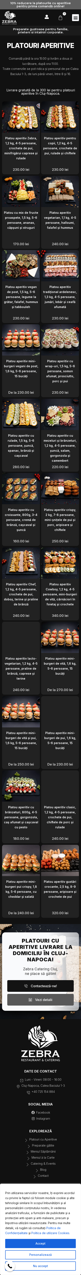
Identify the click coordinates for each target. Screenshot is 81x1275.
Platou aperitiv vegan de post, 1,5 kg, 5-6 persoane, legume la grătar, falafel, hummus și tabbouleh (21, 297)
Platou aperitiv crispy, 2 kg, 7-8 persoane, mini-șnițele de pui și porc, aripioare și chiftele (60, 520)
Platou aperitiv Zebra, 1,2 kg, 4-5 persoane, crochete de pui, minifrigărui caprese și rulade (21, 148)
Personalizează (40, 1254)
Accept (40, 1243)
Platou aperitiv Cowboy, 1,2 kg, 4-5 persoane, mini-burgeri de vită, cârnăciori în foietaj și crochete (60, 594)
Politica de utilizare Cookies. (50, 1233)
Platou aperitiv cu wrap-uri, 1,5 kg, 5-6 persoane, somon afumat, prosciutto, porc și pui (60, 371)
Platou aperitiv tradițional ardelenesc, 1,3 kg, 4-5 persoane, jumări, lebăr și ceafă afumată (60, 297)
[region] (40, 1229)
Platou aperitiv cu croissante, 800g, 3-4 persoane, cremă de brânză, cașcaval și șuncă (21, 520)
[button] (75, 17)
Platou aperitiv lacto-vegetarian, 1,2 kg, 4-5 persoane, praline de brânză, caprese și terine (21, 668)
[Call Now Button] (10, 1266)
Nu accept (40, 1266)
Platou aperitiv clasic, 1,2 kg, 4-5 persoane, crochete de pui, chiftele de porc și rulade (60, 817)
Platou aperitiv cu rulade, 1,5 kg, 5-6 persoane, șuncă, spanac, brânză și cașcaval (21, 445)
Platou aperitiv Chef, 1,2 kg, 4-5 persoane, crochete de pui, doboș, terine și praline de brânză (21, 594)
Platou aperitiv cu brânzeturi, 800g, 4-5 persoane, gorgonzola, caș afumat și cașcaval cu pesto (21, 817)
